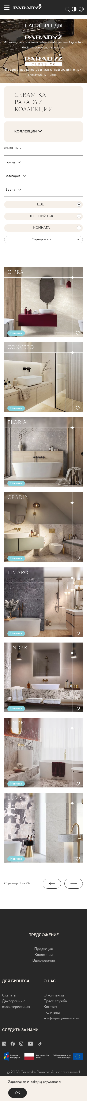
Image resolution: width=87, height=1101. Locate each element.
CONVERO (20, 347)
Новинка (16, 333)
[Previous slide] (52, 884)
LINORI (16, 722)
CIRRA (15, 272)
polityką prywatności (45, 1082)
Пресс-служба (55, 1001)
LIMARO (17, 572)
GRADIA (17, 497)
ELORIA (17, 422)
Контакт (50, 1007)
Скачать (9, 995)
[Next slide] (73, 884)
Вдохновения (43, 960)
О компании (54, 995)
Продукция (43, 949)
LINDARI (18, 647)
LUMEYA (18, 797)
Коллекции (43, 955)
